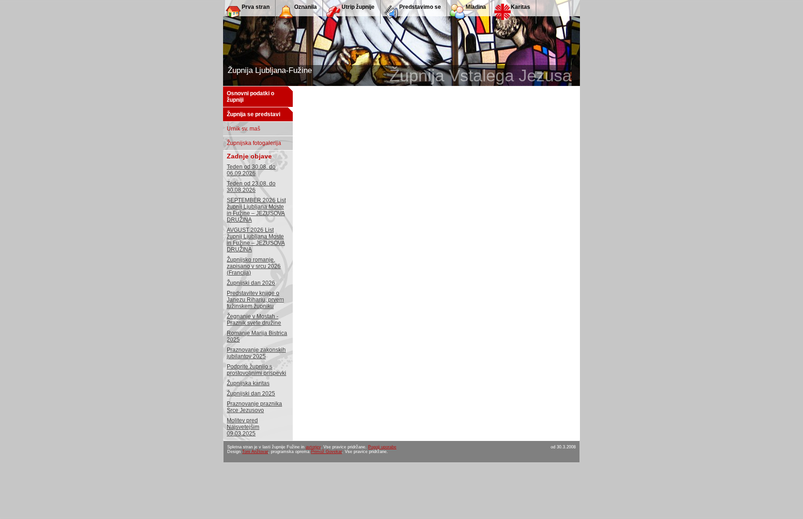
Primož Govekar (326, 451)
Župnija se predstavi (253, 114)
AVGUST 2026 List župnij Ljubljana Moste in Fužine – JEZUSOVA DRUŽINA (256, 240)
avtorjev (313, 447)
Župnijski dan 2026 (251, 283)
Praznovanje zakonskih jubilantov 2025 (256, 353)
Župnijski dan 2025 (251, 393)
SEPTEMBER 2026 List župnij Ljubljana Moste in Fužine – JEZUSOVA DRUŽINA (256, 210)
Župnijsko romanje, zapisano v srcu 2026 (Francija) (254, 266)
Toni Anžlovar (255, 451)
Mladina (476, 7)
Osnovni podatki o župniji (250, 96)
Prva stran (256, 7)
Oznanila (305, 7)
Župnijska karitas (248, 383)
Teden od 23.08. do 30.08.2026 (251, 186)
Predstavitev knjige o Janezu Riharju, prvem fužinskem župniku (255, 299)
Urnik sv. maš (243, 128)
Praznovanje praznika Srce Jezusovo (254, 407)
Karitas (520, 7)
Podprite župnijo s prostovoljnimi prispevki (256, 369)
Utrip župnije (358, 7)
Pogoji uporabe (382, 447)
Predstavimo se (420, 7)
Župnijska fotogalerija (254, 143)
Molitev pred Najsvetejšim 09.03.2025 (243, 427)
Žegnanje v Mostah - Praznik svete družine (254, 319)
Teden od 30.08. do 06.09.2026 (251, 170)
